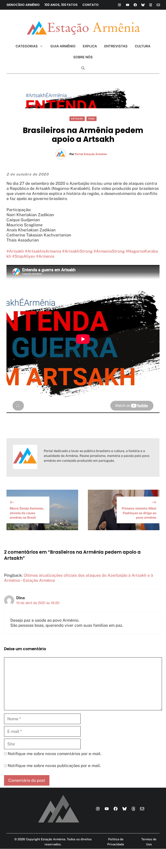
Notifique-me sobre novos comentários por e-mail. (54, 753)
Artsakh (77, 118)
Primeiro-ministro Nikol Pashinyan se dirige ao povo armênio (139, 512)
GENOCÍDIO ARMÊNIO (23, 5)
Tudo (91, 118)
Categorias (27, 46)
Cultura (142, 46)
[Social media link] (119, 4)
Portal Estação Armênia (91, 154)
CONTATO (90, 5)
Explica (90, 46)
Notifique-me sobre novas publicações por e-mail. (54, 765)
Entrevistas (116, 46)
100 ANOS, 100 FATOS (61, 5)
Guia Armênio (63, 46)
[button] (83, 68)
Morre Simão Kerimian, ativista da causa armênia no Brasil (27, 512)
